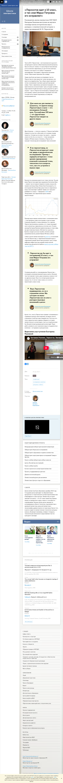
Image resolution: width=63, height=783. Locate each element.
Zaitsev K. (27, 616)
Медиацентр (26, 745)
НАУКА (25, 707)
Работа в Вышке (26, 668)
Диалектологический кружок (32, 474)
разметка (47, 236)
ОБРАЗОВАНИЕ (27, 672)
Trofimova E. (28, 597)
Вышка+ (25, 685)
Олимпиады (26, 680)
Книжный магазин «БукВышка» (30, 740)
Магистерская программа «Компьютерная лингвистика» (8, 72)
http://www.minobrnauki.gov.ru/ (30, 756)
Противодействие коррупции (30, 654)
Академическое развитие (29, 723)
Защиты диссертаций (28, 720)
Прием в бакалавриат (28, 683)
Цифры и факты (27, 634)
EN (50, 1)
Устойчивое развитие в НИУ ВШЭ (31, 639)
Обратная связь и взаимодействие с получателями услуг (37, 703)
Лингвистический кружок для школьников (36, 477)
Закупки (25, 646)
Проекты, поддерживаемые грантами (35, 471)
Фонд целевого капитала (29, 652)
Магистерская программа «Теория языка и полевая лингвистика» (8, 77)
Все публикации (28, 621)
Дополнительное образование (30, 693)
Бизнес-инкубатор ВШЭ (28, 698)
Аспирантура (26, 690)
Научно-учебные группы (31, 466)
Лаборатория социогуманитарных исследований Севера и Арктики (40, 456)
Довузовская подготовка (29, 678)
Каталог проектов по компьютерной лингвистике (38, 469)
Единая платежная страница (30, 666)
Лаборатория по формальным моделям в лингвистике (39, 452)
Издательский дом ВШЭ (29, 737)
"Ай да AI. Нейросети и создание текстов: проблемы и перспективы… (40, 539)
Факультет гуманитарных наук (9, 5)
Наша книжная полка (7, 56)
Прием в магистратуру (28, 688)
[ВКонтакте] (26, 364)
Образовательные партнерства (30, 701)
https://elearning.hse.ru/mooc (30, 766)
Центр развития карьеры (29, 695)
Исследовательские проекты (30, 712)
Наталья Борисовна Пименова (9, 177)
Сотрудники (5, 34)
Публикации (28, 560)
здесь (32, 777)
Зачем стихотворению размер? (29, 537)
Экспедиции (5, 50)
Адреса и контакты (38, 773)
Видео (27, 521)
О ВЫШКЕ (25, 631)
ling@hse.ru (7, 115)
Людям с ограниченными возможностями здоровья (35, 663)
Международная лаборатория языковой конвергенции (39, 447)
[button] (24, 44)
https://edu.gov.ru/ (27, 761)
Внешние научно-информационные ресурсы (34, 728)
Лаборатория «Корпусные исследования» (36, 449)
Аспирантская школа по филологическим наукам (8, 88)
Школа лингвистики (9, 12)
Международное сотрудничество (6, 47)
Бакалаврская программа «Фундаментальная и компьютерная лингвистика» (9, 66)
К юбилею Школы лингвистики (34, 417)
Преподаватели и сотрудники (30, 641)
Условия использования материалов (50, 773)
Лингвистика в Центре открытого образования (37, 480)
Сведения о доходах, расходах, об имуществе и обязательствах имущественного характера (39, 657)
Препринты (4, 53)
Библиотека (26, 734)
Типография (26, 742)
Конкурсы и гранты (27, 725)
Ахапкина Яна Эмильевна (9, 158)
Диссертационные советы (29, 718)
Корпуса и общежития (28, 644)
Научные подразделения (29, 710)
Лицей (24, 675)
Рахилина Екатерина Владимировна (42, 123)
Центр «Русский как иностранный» (34, 463)
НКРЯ (46, 191)
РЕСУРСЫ (25, 732)
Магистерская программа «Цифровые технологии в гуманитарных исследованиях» (8, 83)
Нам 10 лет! (28, 436)
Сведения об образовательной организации (34, 661)
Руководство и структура (29, 636)
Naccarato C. (28, 585)
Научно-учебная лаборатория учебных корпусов (38, 460)
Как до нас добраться (8, 105)
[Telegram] (28, 364)
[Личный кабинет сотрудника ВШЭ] (56, 1)
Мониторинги (26, 715)
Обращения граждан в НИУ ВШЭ (31, 649)
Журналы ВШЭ (26, 747)
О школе (4, 31)
